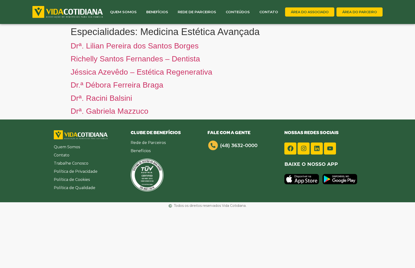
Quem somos (123, 12)
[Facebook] (290, 149)
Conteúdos (238, 12)
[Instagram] (304, 149)
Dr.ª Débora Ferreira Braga (117, 85)
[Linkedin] (317, 149)
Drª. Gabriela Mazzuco (109, 111)
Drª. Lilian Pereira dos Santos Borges (135, 46)
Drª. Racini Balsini (101, 98)
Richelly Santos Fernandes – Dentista (135, 58)
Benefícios (157, 12)
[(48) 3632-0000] (213, 145)
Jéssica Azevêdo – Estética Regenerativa (141, 72)
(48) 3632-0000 (238, 145)
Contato (268, 12)
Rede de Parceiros (197, 12)
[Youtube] (330, 149)
